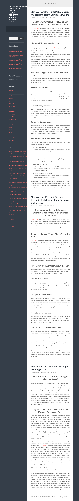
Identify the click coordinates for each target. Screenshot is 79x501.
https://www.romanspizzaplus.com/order (17, 173)
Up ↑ (66, 497)
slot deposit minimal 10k (57, 47)
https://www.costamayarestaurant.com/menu (18, 168)
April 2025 (11, 132)
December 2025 (12, 111)
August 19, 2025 (35, 17)
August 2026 (11, 90)
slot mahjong (11, 214)
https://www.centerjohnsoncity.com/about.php (18, 175)
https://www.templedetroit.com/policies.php (18, 165)
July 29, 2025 (34, 205)
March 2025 (11, 135)
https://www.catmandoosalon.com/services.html (18, 203)
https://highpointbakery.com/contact (16, 191)
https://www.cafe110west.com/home (16, 185)
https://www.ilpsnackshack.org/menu (16, 158)
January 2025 (11, 140)
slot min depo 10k (47, 471)
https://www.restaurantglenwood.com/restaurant (19, 156)
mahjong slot (11, 219)
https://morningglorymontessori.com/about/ (18, 153)
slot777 (45, 445)
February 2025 (12, 137)
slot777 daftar (34, 240)
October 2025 (12, 116)
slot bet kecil (34, 219)
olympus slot (11, 226)
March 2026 (11, 103)
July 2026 (11, 93)
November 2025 (12, 114)
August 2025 (11, 122)
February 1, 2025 (35, 372)
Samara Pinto (43, 17)
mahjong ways (12, 217)
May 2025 (11, 129)
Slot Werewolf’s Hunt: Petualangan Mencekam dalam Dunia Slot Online (50, 13)
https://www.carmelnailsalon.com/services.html (18, 151)
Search (10, 36)
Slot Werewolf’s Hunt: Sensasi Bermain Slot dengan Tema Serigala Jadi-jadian (50, 200)
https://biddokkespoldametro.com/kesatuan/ (18, 182)
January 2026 (11, 108)
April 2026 (11, 100)
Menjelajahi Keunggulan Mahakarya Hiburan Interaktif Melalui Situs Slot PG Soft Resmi (16, 55)
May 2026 (11, 98)
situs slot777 (34, 28)
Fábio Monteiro (45, 372)
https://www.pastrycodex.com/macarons (17, 170)
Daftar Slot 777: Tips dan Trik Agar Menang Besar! (49, 368)
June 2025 (11, 127)
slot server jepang (12, 201)
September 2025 (12, 119)
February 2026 (12, 106)
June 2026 (11, 95)
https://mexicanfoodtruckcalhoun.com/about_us (18, 198)
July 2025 (11, 124)
